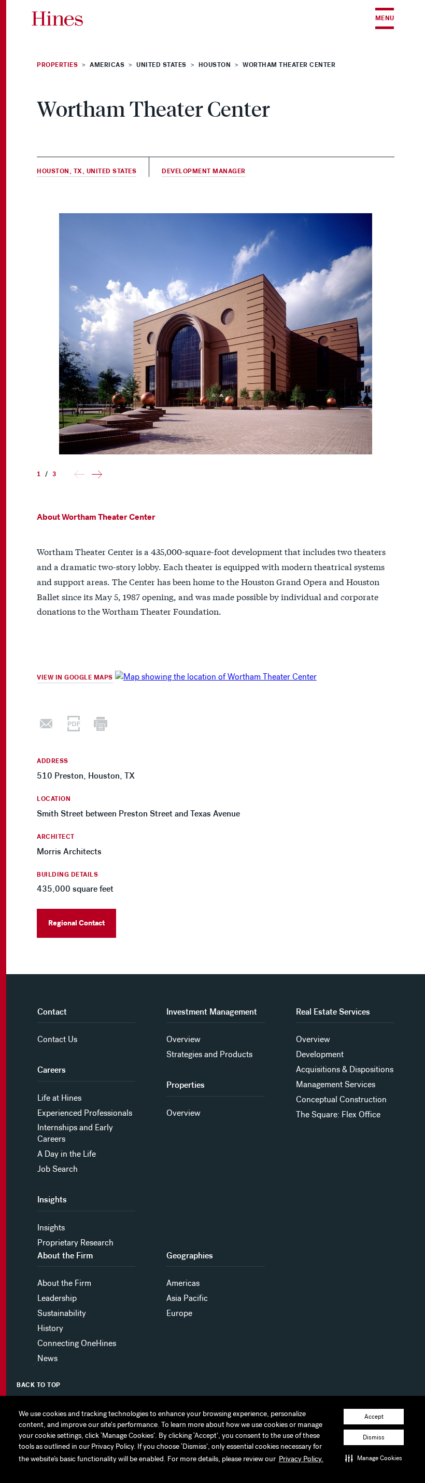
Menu (384, 18)
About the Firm (64, 1283)
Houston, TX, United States (86, 171)
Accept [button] (374, 1416)
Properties (57, 64)
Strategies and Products (209, 1054)
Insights (51, 1227)
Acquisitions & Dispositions (344, 1069)
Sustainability (61, 1313)
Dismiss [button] (374, 1437)
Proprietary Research (75, 1243)
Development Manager (204, 171)
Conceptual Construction (341, 1099)
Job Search (57, 1169)
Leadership (57, 1298)
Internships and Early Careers (75, 1133)
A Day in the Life (66, 1154)
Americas (183, 1283)
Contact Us (57, 1039)
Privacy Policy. (301, 1458)
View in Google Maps (75, 678)
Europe (179, 1313)
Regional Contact (76, 922)
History (50, 1328)
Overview (183, 1039)
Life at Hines (59, 1098)
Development (320, 1054)
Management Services (335, 1084)
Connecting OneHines (76, 1343)
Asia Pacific (187, 1298)
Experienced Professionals (84, 1113)
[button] (373, 1458)
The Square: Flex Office (338, 1114)
